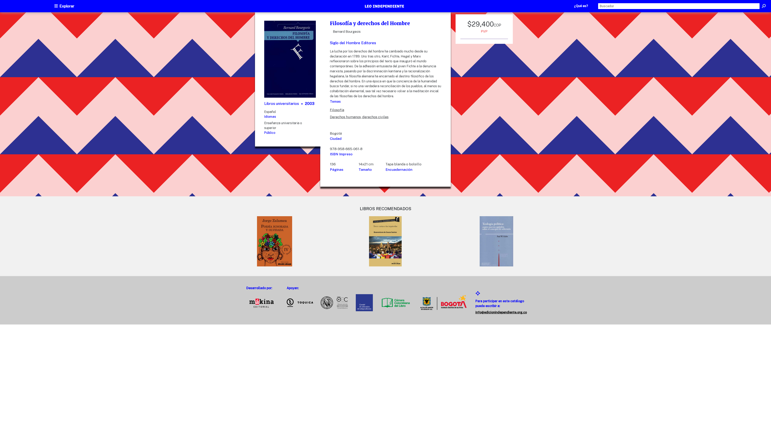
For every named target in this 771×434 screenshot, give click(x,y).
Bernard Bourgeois (347, 32)
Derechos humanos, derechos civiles (359, 117)
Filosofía (337, 110)
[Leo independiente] (385, 7)
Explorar (66, 6)
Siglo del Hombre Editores (353, 43)
